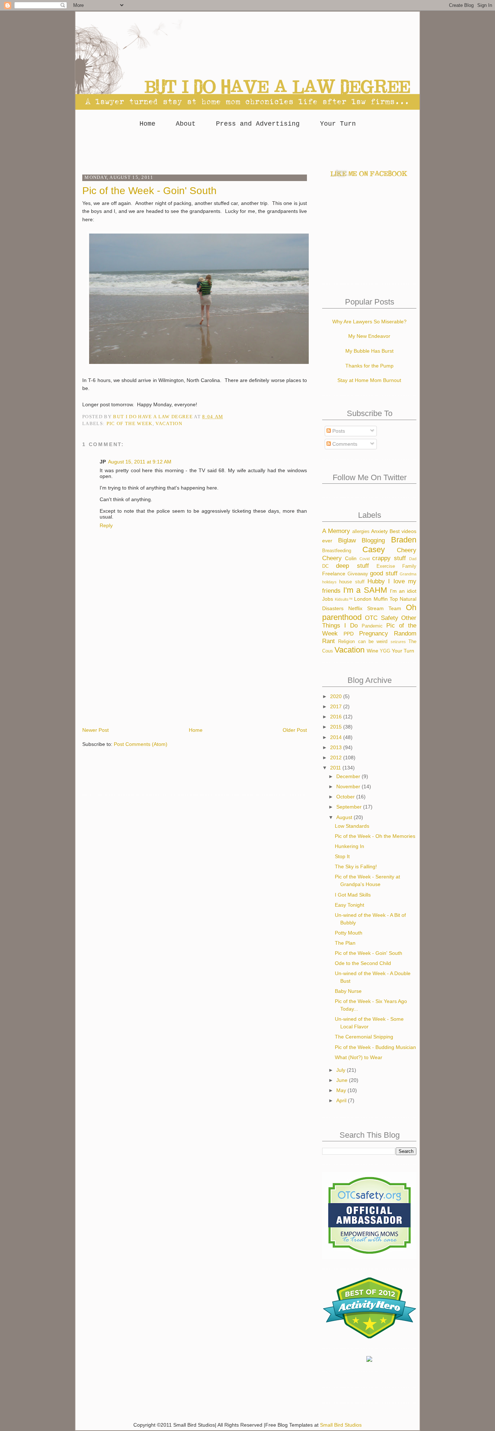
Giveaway (358, 573)
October (346, 797)
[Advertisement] (247, 149)
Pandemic (372, 626)
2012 (336, 757)
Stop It (342, 856)
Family (409, 566)
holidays (329, 582)
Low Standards (352, 826)
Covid (364, 559)
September (349, 807)
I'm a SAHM (365, 590)
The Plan (345, 943)
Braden (403, 539)
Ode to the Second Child (363, 963)
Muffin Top (386, 599)
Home (147, 123)
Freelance (333, 573)
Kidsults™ (344, 599)
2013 (336, 747)
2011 (336, 768)
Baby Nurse (348, 991)
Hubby (376, 581)
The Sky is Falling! (356, 866)
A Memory (336, 531)
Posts (338, 431)
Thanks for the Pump (369, 366)
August (345, 817)
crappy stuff (389, 558)
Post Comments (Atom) (140, 744)
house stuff (351, 581)
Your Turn (338, 123)
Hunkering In (349, 846)
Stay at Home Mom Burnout (369, 380)
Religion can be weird (362, 641)
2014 (336, 737)
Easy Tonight (349, 905)
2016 (336, 716)
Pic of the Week (130, 423)
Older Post (295, 730)
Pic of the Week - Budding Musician (375, 1047)
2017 (336, 706)
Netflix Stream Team (374, 608)
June (342, 1080)
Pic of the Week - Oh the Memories (375, 836)
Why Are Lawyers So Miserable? (369, 321)
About (186, 123)
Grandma (408, 574)
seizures (398, 641)
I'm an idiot (403, 591)
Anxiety (379, 531)
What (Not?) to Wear (358, 1057)
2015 (336, 727)
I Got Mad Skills (353, 895)
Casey (373, 549)
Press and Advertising (258, 123)
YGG (385, 651)
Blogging (373, 540)
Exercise (386, 566)
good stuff (384, 573)
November (349, 786)
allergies (361, 531)
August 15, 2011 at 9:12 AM (139, 462)
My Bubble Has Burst (369, 351)
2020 (336, 696)
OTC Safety (381, 617)
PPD (349, 634)
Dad (412, 559)
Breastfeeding (336, 550)
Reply (106, 525)
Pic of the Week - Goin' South (368, 953)
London (362, 599)
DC (325, 566)
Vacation (168, 423)
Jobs (327, 599)
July (341, 1070)
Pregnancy (373, 633)
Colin (351, 558)
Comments (344, 444)
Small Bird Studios (341, 1425)
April (342, 1100)
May (342, 1090)
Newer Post (95, 730)
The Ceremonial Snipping (364, 1037)
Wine (372, 651)
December (349, 776)
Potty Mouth (348, 933)
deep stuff (352, 565)
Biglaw (347, 540)
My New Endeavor (369, 336)
